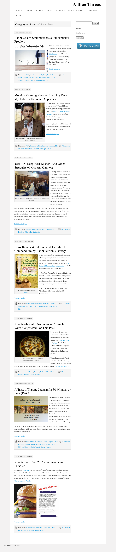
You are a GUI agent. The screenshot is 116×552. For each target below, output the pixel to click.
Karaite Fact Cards (49, 527)
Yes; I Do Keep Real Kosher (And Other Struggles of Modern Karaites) (39, 165)
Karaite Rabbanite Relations (40, 303)
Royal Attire (51, 77)
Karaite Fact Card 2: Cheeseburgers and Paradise (39, 464)
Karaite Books (44, 11)
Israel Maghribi (41, 75)
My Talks (32, 447)
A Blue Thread (87, 4)
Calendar (33, 146)
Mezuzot (51, 146)
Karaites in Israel (49, 444)
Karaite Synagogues (37, 444)
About (28, 11)
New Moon (42, 77)
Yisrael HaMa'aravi (41, 80)
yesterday (26, 470)
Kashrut (28, 229)
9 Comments (66, 146)
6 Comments (66, 441)
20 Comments (65, 372)
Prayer (44, 229)
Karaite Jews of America (70, 11)
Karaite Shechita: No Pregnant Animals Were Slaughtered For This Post (39, 326)
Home (19, 11)
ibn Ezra (33, 75)
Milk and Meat (33, 77)
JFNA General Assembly (34, 527)
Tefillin (32, 80)
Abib (27, 75)
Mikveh (25, 77)
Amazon (26, 292)
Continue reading (55, 69)
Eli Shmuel (29, 372)
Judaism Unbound (42, 146)
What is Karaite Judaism (32, 232)
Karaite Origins (48, 441)
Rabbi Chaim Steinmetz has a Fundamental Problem (41, 39)
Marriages (21, 306)
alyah (55, 343)
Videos (20, 15)
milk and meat (64, 340)
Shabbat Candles (23, 80)
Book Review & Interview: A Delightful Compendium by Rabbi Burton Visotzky (40, 249)
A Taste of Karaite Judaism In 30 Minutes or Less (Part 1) (42, 391)
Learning (93, 11)
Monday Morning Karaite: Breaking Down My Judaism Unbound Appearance (41, 97)
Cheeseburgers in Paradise (22, 481)
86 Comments (65, 229)
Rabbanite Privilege (39, 149)
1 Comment (66, 303)
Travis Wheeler (35, 374)
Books (28, 303)
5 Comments (66, 75)
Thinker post (53, 54)
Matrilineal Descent (31, 306)
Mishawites (28, 149)
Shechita (26, 374)
